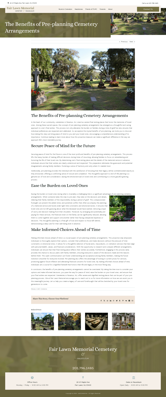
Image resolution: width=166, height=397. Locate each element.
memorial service (41, 206)
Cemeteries (44, 289)
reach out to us (87, 278)
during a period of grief (80, 200)
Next (131, 42)
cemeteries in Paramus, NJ (66, 122)
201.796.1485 (83, 367)
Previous (124, 42)
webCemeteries (82, 393)
